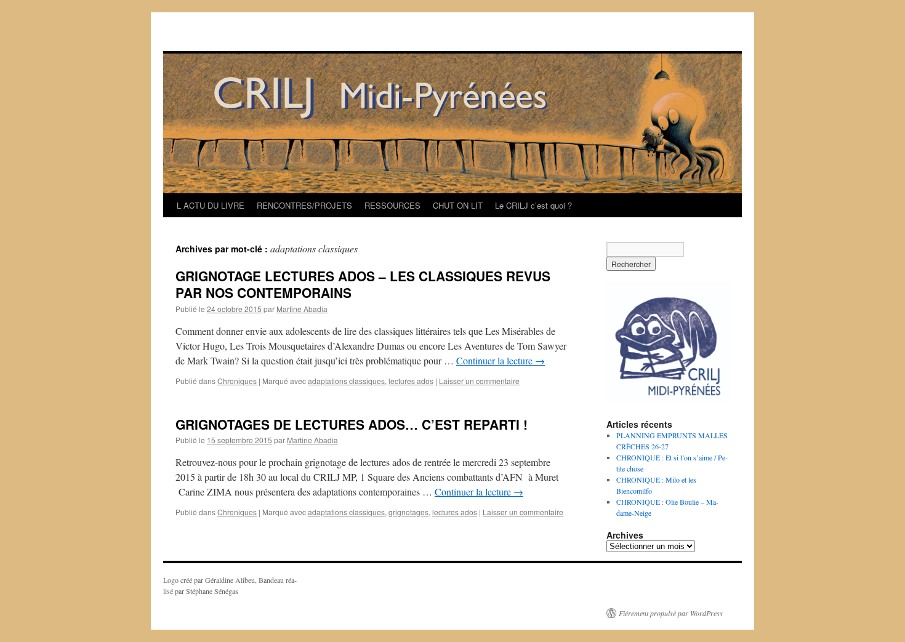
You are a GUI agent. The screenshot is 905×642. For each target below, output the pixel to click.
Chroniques (237, 380)
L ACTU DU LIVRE (210, 205)
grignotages (408, 512)
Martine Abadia (302, 308)
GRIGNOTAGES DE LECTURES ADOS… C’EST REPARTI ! (351, 424)
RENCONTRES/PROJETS (304, 205)
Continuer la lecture (500, 360)
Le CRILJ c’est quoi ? (533, 205)
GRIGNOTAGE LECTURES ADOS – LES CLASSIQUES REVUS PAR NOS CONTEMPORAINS (362, 284)
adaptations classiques (346, 380)
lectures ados (410, 380)
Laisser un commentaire (479, 380)
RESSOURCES (392, 205)
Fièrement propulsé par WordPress (671, 613)
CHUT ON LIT (458, 205)
